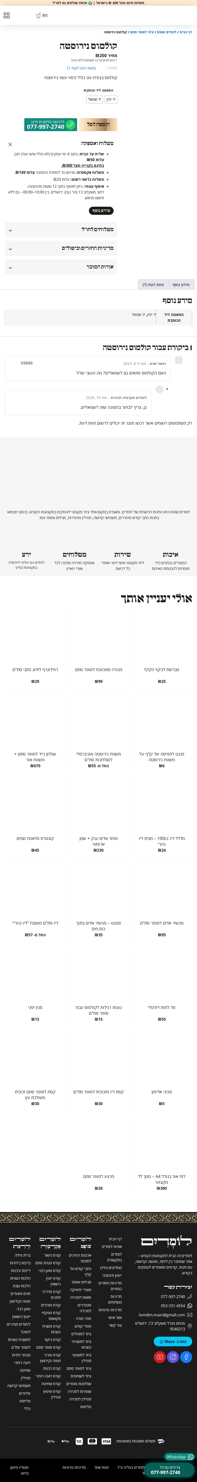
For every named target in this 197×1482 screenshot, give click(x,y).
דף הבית (186, 32)
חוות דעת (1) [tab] (153, 284)
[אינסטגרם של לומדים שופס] (173, 1357)
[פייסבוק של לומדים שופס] (186, 1357)
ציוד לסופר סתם (142, 32)
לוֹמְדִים (166, 1242)
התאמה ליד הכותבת (98, 90)
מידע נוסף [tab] (181, 284)
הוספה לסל (98, 125)
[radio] (111, 99)
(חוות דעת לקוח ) (81, 68)
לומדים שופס (166, 32)
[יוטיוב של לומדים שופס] (160, 1357)
